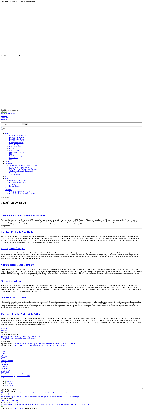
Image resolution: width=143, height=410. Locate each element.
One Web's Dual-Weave (13, 297)
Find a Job (4, 118)
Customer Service (7, 370)
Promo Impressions (68, 393)
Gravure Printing (14, 150)
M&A (11, 160)
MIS (10, 154)
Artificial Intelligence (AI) (17, 135)
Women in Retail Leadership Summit (26, 404)
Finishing (12, 148)
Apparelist (78, 393)
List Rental (4, 364)
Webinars (12, 184)
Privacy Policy (5, 368)
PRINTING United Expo (9, 114)
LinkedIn (10, 385)
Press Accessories (15, 146)
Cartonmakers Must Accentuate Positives (23, 215)
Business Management (16, 137)
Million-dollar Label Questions (17, 264)
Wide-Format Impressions (52, 393)
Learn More (5, 340)
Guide (7, 161)
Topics (7, 133)
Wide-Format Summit (35, 397)
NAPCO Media (18, 408)
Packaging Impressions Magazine (20, 192)
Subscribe (8, 190)
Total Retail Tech (84, 404)
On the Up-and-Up (11, 281)
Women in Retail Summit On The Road (52, 404)
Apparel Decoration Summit (52, 397)
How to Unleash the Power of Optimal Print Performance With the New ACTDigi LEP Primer (44, 344)
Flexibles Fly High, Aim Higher (18, 232)
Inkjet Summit (5, 397)
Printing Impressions (7, 393)
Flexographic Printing (16, 143)
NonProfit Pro (13, 400)
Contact (7, 188)
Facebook (10, 381)
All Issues (4, 328)
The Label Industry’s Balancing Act (21, 171)
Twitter (9, 383)
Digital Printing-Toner (16, 139)
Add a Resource (14, 175)
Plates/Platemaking (15, 156)
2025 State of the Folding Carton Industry (23, 169)
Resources (8, 163)
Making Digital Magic (13, 248)
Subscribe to (13, 374)
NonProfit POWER (71, 404)
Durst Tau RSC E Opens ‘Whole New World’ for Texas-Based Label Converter (39, 345)
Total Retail (4, 400)
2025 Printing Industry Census (19, 167)
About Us (4, 357)
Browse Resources (15, 173)
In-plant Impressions (21, 393)
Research (4, 116)
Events (7, 178)
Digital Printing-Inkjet (16, 141)
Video (7, 176)
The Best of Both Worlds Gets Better (20, 314)
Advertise (4, 359)
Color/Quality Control (16, 152)
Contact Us (4, 366)
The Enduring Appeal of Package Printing (23, 165)
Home (3, 351)
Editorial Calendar (7, 361)
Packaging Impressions (36, 393)
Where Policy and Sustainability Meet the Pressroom (18, 338)
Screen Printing (14, 158)
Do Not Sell (5, 372)
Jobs (2, 355)
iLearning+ (4, 119)
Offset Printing (14, 145)
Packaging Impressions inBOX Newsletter (23, 193)
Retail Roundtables (7, 404)
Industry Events (14, 186)
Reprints (3, 363)
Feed (2, 378)
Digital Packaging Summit (18, 182)
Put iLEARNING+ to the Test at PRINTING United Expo (20, 336)
